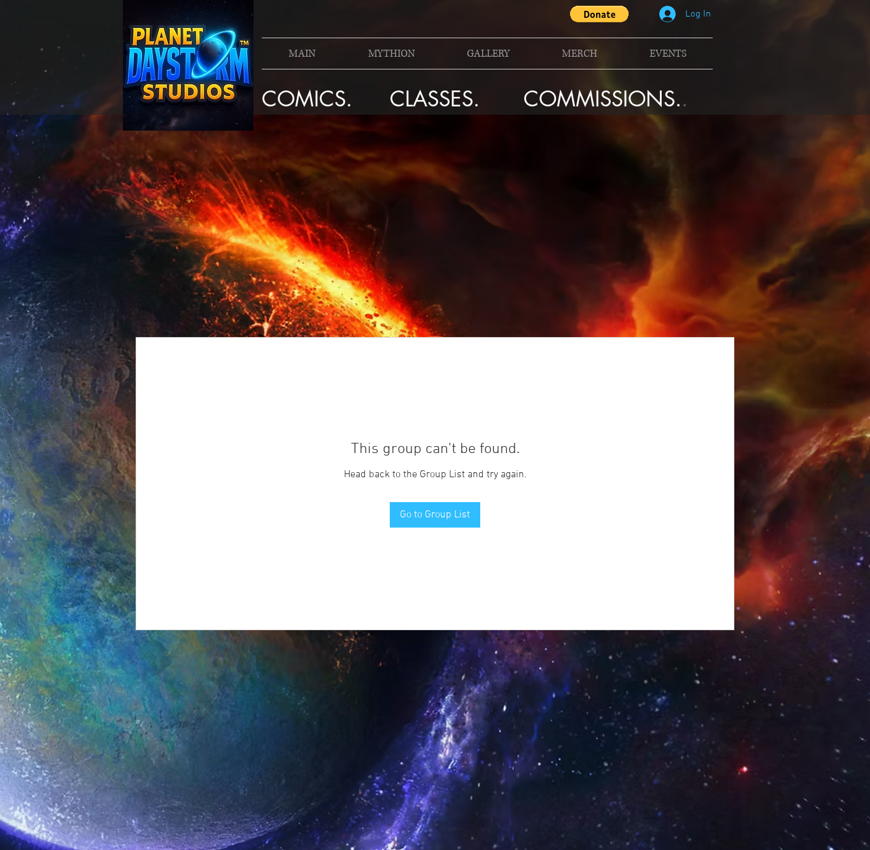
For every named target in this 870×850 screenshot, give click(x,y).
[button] (599, 14)
